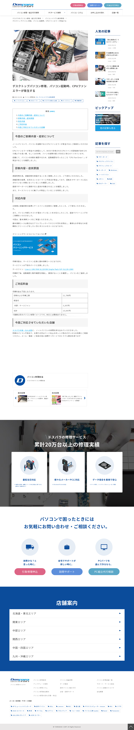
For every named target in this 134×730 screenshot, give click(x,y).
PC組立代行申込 (113, 5)
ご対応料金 (22, 124)
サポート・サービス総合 (105, 684)
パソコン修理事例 (39, 680)
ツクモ (119, 706)
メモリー (101, 179)
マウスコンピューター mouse (95, 706)
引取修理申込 (78, 5)
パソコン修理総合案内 (41, 692)
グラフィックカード (105, 166)
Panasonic (115, 711)
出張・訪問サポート (67, 692)
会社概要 (100, 692)
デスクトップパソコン (106, 161)
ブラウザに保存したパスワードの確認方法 (112, 93)
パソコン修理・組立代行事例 (28, 12)
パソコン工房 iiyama (91, 711)
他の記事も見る (108, 128)
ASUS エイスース (18, 711)
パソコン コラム (77, 12)
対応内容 (21, 121)
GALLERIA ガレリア (19, 715)
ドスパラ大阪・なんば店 (22, 330)
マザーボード (103, 157)
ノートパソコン (20, 100)
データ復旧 (64, 684)
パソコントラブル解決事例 (54, 18)
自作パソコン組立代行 (68, 688)
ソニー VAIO (76, 711)
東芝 (30, 711)
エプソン (50, 711)
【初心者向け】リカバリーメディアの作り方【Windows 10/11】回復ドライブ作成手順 (112, 41)
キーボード (102, 170)
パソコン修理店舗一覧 (105, 680)
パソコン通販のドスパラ (105, 688)
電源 (110, 179)
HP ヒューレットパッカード (22, 706)
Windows (114, 170)
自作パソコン (40, 706)
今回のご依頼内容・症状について (31, 115)
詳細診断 (78, 100)
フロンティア (62, 711)
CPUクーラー (34, 100)
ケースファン (66, 100)
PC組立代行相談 (103, 571)
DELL (51, 706)
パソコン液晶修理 (66, 680)
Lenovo (60, 706)
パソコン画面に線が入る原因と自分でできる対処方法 (112, 67)
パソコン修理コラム (40, 688)
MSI (111, 706)
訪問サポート (95, 5)
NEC (69, 706)
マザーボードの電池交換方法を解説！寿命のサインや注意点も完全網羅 (112, 80)
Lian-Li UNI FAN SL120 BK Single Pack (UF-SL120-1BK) (49, 269)
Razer (105, 711)
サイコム (40, 711)
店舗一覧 (115, 12)
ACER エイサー (36, 715)
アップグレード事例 (40, 684)
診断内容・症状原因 (26, 118)
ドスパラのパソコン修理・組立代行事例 (27, 18)
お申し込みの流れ (97, 12)
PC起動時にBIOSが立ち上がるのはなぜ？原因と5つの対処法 (112, 54)
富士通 (78, 706)
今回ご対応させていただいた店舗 (31, 127)
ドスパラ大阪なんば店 (50, 100)
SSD (113, 183)
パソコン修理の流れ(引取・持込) (45, 695)
